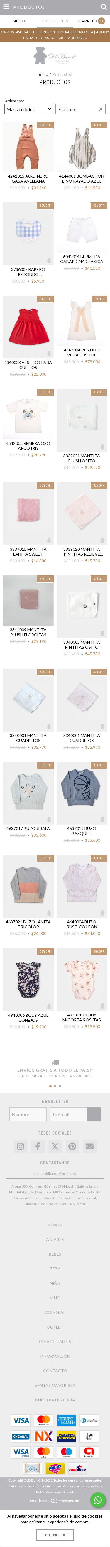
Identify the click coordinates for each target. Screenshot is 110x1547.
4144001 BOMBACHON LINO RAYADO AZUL (81, 178)
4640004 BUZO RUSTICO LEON (82, 924)
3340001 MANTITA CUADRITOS (28, 738)
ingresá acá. (94, 1486)
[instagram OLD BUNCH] (20, 1146)
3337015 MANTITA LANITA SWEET (28, 551)
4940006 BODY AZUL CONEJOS (28, 1018)
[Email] (90, 1146)
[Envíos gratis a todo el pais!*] (55, 1063)
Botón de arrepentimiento (55, 1492)
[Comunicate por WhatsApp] (98, 1500)
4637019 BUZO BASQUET (81, 831)
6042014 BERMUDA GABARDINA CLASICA (81, 259)
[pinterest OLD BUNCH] (72, 1146)
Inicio (43, 74)
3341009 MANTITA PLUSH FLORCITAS (28, 632)
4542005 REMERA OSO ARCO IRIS (28, 446)
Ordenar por (14, 101)
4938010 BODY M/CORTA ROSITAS (81, 1017)
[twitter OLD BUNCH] (55, 1146)
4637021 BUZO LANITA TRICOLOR (28, 924)
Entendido (55, 1534)
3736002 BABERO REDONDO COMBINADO (28, 272)
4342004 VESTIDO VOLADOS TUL (82, 352)
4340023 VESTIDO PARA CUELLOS (28, 365)
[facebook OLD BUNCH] (38, 1146)
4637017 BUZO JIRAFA (28, 828)
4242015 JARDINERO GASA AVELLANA (28, 178)
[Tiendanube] (55, 1502)
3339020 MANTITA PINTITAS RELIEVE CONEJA (81, 551)
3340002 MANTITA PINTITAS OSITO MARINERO (81, 645)
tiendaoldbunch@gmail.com (55, 1173)
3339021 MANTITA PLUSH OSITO (81, 458)
